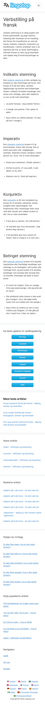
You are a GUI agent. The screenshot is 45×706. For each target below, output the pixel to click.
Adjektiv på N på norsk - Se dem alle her (21, 501)
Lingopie (22, 364)
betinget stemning (15, 262)
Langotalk (22, 344)
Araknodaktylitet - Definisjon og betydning (21, 460)
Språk (5, 656)
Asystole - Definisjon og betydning (18, 453)
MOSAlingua (22, 351)
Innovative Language (22, 371)
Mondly (22, 357)
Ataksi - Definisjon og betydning (17, 447)
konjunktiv (11, 200)
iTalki (22, 385)
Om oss (6, 662)
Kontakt (6, 669)
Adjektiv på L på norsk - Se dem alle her (21, 490)
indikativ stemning (15, 80)
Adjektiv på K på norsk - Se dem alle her (21, 496)
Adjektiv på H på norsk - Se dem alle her (21, 507)
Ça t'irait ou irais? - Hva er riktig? (17, 622)
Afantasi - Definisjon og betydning (18, 467)
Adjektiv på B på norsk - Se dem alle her (21, 521)
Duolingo (22, 337)
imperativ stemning (15, 144)
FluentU (23, 378)
